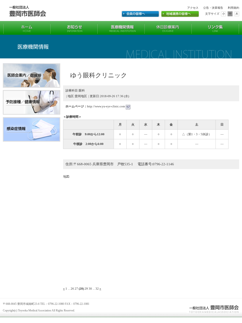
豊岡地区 (81, 96)
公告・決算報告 (213, 7)
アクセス (193, 7)
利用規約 (233, 7)
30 (90, 288)
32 (97, 288)
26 (72, 288)
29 (86, 288)
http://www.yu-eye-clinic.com (106, 106)
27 (76, 288)
